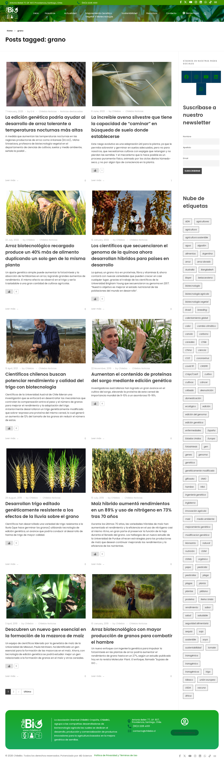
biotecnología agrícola (197, 293)
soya (205, 639)
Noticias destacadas (71, 111)
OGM (203, 551)
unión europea (207, 679)
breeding (202, 309)
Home (9, 30)
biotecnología (192, 285)
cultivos (189, 382)
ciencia (202, 350)
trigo (208, 671)
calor (188, 326)
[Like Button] (83, 180)
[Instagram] (196, 77)
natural (206, 543)
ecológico (190, 406)
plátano (204, 591)
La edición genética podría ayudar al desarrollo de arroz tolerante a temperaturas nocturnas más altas (45, 123)
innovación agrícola (195, 510)
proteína (189, 599)
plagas (188, 583)
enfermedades (193, 430)
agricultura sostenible (196, 237)
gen (206, 446)
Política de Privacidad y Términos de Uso (115, 755)
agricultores (202, 221)
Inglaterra (190, 502)
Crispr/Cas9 (191, 374)
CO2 (187, 358)
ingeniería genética (195, 494)
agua (188, 245)
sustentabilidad (193, 647)
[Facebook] (186, 77)
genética (190, 462)
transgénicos (192, 671)
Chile (203, 342)
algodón (201, 245)
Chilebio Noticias (48, 111)
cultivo (208, 374)
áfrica (188, 695)
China (188, 350)
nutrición (190, 551)
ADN (187, 221)
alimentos (190, 253)
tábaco (189, 679)
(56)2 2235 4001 (89, 2)
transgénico (191, 663)
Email (185, 158)
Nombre (187, 136)
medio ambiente (205, 519)
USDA (188, 687)
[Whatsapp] (201, 89)
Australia (189, 269)
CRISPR (204, 366)
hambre (189, 486)
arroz (187, 261)
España (211, 430)
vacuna (201, 687)
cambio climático (206, 326)
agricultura (191, 229)
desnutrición (206, 390)
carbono (203, 333)
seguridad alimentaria (196, 623)
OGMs (188, 559)
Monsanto (190, 543)
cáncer (204, 382)
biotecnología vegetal (196, 301)
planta (202, 583)
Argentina (207, 253)
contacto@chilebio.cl (144, 731)
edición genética (194, 422)
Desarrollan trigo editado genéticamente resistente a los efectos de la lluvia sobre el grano (42, 510)
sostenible (190, 639)
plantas (189, 591)
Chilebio (116, 111)
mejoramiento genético (197, 526)
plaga (206, 575)
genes (188, 454)
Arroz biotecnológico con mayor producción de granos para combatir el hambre (131, 635)
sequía (188, 631)
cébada (189, 390)
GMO (203, 478)
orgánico (203, 559)
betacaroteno (205, 277)
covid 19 (189, 366)
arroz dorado (204, 261)
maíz (187, 519)
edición (206, 406)
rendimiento (191, 607)
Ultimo (27, 691)
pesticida (202, 567)
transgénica (191, 655)
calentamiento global (196, 317)
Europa (211, 438)
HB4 (202, 486)
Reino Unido (207, 599)
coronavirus (203, 358)
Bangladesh (207, 269)
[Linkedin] (216, 77)
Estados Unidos (193, 438)
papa (188, 567)
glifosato (189, 478)
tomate (212, 647)
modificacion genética (197, 535)
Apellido (187, 147)
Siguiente (18, 692)
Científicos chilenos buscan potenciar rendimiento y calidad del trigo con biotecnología (44, 380)
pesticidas (190, 575)
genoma (203, 454)
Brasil (188, 309)
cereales (189, 342)
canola (189, 333)
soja (201, 631)
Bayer (188, 277)
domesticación (193, 398)
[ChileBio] (13, 13)
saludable (203, 615)
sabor (208, 607)
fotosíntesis (191, 446)
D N (33, 111)
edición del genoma (195, 414)
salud (188, 615)
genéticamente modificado (199, 470)
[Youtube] (206, 77)
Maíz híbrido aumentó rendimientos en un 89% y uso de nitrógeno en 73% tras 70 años (131, 510)
